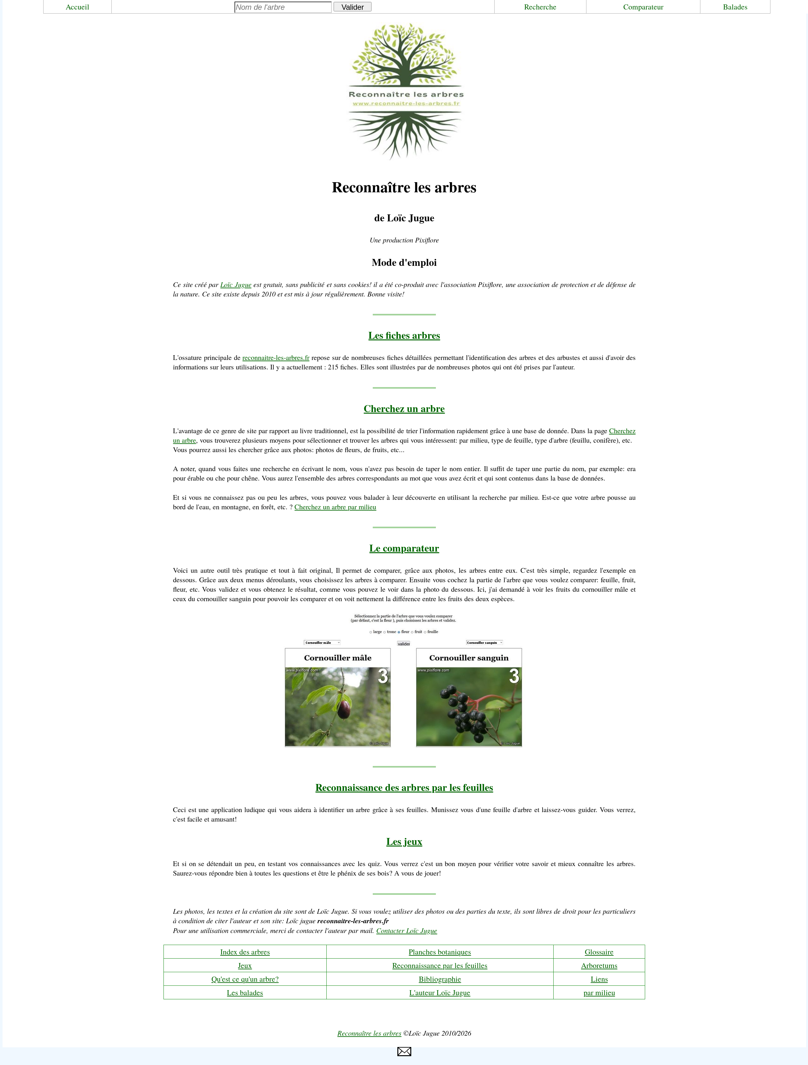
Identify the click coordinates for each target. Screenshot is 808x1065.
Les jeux (404, 841)
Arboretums (599, 965)
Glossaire (599, 952)
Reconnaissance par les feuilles (439, 965)
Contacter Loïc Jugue (406, 930)
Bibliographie (440, 979)
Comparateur (643, 7)
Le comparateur (404, 547)
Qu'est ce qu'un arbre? (245, 979)
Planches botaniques (440, 952)
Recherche (540, 7)
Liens (599, 979)
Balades (735, 7)
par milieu (599, 992)
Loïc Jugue (235, 284)
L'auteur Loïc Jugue (439, 992)
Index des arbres (245, 952)
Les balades (245, 992)
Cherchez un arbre (404, 408)
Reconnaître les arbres (369, 1033)
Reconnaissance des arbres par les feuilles (404, 787)
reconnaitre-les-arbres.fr (275, 357)
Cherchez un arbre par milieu (335, 506)
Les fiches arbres (404, 334)
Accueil (77, 7)
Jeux (245, 965)
